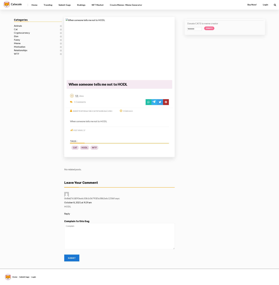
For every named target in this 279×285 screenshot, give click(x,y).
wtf (94, 147)
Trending (48, 5)
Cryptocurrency (22, 32)
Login (33, 277)
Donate (209, 28)
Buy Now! (252, 4)
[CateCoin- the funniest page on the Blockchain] (6, 4)
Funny (17, 39)
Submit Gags (65, 5)
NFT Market (98, 5)
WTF (16, 53)
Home (34, 5)
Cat (16, 29)
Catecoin (16, 4)
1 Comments (80, 102)
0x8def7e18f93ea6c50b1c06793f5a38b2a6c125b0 (92, 111)
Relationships (20, 50)
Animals (18, 25)
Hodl (85, 147)
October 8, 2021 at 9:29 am (78, 202)
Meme (17, 43)
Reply (67, 213)
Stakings (81, 5)
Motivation (19, 46)
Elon (16, 36)
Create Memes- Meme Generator (126, 5)
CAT (75, 147)
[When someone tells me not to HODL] (119, 48)
